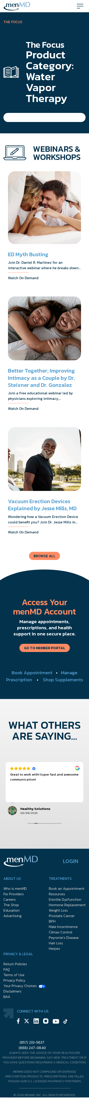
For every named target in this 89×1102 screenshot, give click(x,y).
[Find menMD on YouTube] (56, 1022)
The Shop (11, 905)
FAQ (6, 969)
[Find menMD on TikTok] (65, 1022)
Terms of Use (13, 975)
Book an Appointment (66, 888)
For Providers (13, 894)
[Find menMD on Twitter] (26, 1021)
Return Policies (15, 964)
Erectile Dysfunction (65, 899)
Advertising (12, 915)
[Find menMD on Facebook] (18, 1021)
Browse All (44, 556)
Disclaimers (12, 991)
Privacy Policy (14, 980)
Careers (9, 899)
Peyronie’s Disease (64, 937)
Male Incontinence (63, 926)
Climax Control (60, 932)
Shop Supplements (63, 679)
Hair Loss (56, 943)
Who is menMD (15, 888)
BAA (6, 996)
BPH (52, 921)
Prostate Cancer (62, 915)
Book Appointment (32, 672)
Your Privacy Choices (20, 985)
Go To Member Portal (44, 648)
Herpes (54, 948)
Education (11, 910)
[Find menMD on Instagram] (45, 1021)
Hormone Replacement (67, 905)
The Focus (12, 22)
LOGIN (70, 861)
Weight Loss (58, 910)
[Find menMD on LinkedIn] (36, 1021)
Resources (57, 894)
